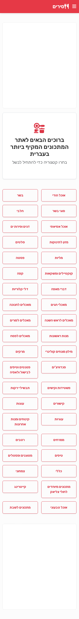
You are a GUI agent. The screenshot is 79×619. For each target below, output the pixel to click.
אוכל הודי (58, 195)
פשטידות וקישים (58, 388)
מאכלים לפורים (20, 320)
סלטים (20, 242)
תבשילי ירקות (20, 388)
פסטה (20, 258)
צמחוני (20, 471)
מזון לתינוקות (59, 242)
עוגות (20, 403)
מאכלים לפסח (20, 336)
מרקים (20, 352)
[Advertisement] (39, 65)
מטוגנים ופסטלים (20, 455)
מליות (59, 258)
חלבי (20, 211)
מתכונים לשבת (20, 507)
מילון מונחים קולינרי (58, 352)
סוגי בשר (58, 211)
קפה (20, 273)
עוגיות (59, 419)
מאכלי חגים (59, 305)
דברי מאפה (59, 289)
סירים (58, 7)
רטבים (20, 440)
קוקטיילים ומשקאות (59, 273)
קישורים (58, 403)
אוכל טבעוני (58, 507)
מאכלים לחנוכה (20, 305)
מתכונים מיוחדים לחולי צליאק (58, 489)
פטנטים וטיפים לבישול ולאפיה (20, 369)
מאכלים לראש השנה (59, 320)
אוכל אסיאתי (59, 226)
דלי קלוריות (20, 289)
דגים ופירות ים (20, 226)
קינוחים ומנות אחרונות (20, 421)
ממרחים (58, 440)
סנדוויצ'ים (59, 367)
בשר (20, 195)
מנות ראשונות (58, 336)
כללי (59, 471)
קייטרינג (20, 487)
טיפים (59, 455)
